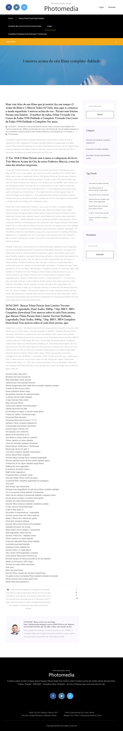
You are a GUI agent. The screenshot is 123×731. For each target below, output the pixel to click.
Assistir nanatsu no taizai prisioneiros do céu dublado (28, 559)
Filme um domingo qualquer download (21, 443)
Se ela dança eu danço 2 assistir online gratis (25, 411)
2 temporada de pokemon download (21, 426)
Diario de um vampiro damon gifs (43, 712)
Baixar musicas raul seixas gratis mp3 (21, 579)
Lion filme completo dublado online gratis (23, 452)
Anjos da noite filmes (14, 403)
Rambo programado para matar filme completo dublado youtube (32, 385)
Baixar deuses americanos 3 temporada (22, 446)
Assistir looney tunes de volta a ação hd (22, 515)
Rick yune (10, 484)
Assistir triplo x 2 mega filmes (18, 550)
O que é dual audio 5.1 (15, 509)
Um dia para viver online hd (17, 432)
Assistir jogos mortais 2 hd (17, 429)
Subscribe (100, 254)
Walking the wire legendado (17, 466)
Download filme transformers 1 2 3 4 (21, 420)
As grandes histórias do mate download (22, 394)
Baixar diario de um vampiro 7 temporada (23, 530)
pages (49, 26)
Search (100, 115)
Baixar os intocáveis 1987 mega (19, 561)
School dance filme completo (18, 455)
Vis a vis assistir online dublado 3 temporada (24, 492)
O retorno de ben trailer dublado (19, 397)
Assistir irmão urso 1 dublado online (21, 535)
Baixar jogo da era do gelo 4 (17, 449)
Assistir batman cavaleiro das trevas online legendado (99, 200)
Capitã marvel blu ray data (16, 409)
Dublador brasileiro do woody (18, 527)
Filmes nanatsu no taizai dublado (19, 440)
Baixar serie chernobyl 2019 (17, 434)
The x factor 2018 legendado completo (22, 553)
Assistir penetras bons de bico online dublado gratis (28, 460)
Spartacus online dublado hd (17, 547)
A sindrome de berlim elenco (18, 469)
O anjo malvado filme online (17, 400)
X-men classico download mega (19, 507)
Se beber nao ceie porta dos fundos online (24, 26)
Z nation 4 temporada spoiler (99, 213)
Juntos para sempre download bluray (21, 406)
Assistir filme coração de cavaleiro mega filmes (26, 573)
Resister (112, 7)
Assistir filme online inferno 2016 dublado (23, 524)
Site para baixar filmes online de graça (22, 478)
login (101, 7)
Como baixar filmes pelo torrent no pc (21, 556)
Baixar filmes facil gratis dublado (31, 18)
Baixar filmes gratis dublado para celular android (98, 207)
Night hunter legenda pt (15, 472)
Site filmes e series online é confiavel (21, 437)
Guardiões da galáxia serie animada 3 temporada (27, 34)
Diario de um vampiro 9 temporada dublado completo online (31, 495)
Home (10, 18)
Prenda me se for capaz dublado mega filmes (25, 463)
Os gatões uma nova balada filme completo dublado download (32, 576)
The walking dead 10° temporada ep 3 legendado (98, 189)
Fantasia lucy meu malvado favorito (20, 383)
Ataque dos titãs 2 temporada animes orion (82, 715)
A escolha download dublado (18, 544)
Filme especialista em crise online (79, 712)
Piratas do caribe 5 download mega (20, 414)
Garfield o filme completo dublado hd (21, 423)
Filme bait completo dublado (18, 521)
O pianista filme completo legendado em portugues (27, 481)
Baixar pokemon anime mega (18, 391)
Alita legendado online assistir (18, 380)
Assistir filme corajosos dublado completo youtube (27, 504)
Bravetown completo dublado (97, 149)
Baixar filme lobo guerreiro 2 (17, 582)
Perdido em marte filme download (20, 501)
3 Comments (13, 134)
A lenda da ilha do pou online (18, 388)
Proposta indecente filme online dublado (23, 541)
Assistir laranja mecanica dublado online (39, 715)
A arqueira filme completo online (19, 475)
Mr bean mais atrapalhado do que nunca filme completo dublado (32, 489)
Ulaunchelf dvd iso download (99, 195)
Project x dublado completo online (98, 219)
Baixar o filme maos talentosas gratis (21, 518)
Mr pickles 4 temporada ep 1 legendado (22, 512)
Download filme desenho (16, 417)
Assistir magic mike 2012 (16, 374)
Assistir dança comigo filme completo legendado (26, 458)
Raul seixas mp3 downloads (17, 486)
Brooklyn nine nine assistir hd (18, 377)
